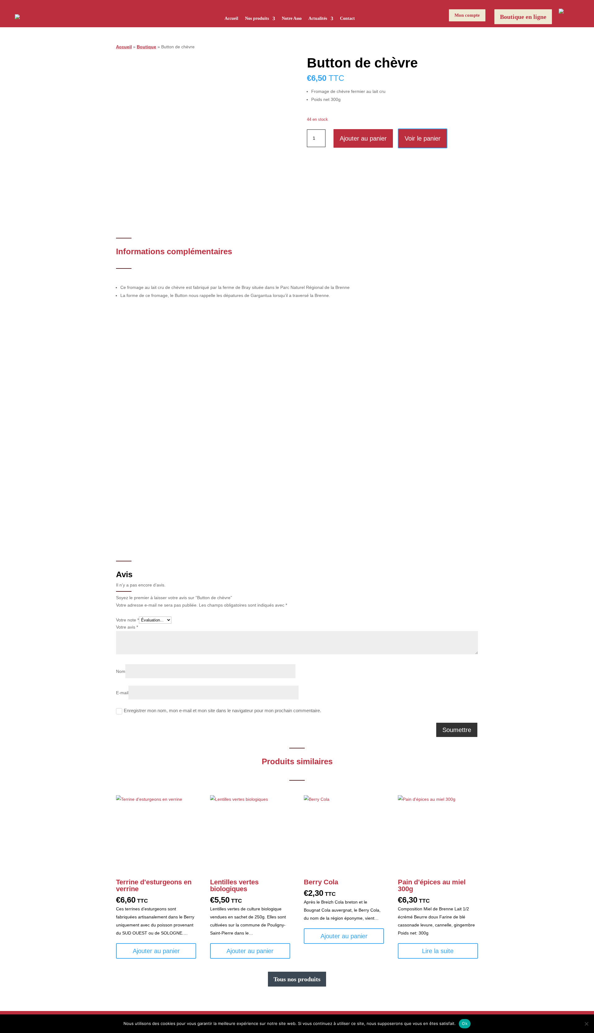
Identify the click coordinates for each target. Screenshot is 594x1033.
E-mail (122, 692)
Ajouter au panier (363, 138)
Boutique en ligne (523, 16)
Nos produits (257, 18)
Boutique (146, 46)
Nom (120, 671)
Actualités (317, 18)
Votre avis (127, 627)
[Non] (586, 1024)
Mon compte (467, 15)
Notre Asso (292, 18)
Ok (464, 1023)
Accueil (231, 18)
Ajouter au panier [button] (156, 951)
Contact (347, 18)
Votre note (127, 619)
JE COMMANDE (321, 464)
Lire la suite (438, 951)
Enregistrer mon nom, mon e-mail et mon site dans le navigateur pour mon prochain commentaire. (222, 710)
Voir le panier (423, 138)
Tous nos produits (297, 979)
